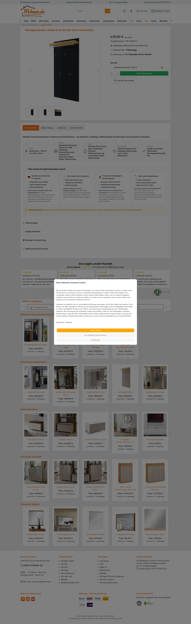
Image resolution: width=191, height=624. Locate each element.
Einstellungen (95, 340)
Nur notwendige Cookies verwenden (96, 335)
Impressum (68, 322)
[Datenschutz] (56, 318)
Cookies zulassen (95, 330)
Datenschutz (60, 322)
